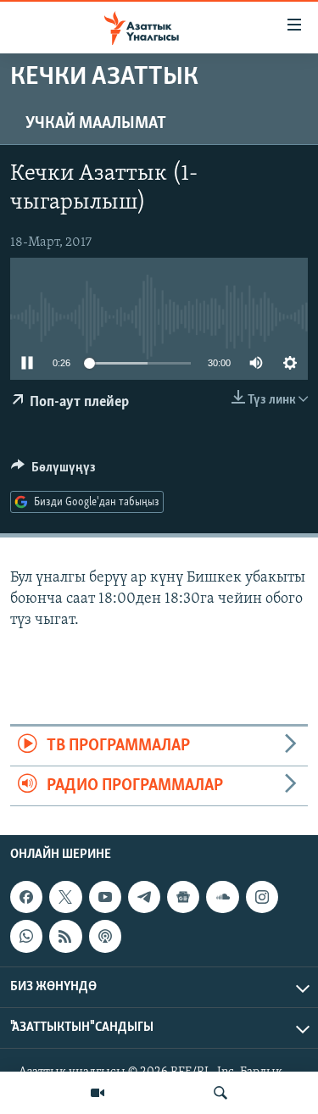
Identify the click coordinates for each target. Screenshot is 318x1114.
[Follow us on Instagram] (262, 897)
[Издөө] (220, 1093)
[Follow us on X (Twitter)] (65, 897)
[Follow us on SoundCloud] (222, 897)
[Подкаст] (105, 937)
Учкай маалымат (95, 123)
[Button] (53, 471)
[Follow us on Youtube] (105, 897)
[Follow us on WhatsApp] (26, 937)
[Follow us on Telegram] (144, 897)
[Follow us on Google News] (183, 897)
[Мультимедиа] (97, 1093)
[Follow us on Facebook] (26, 897)
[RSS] (65, 937)
